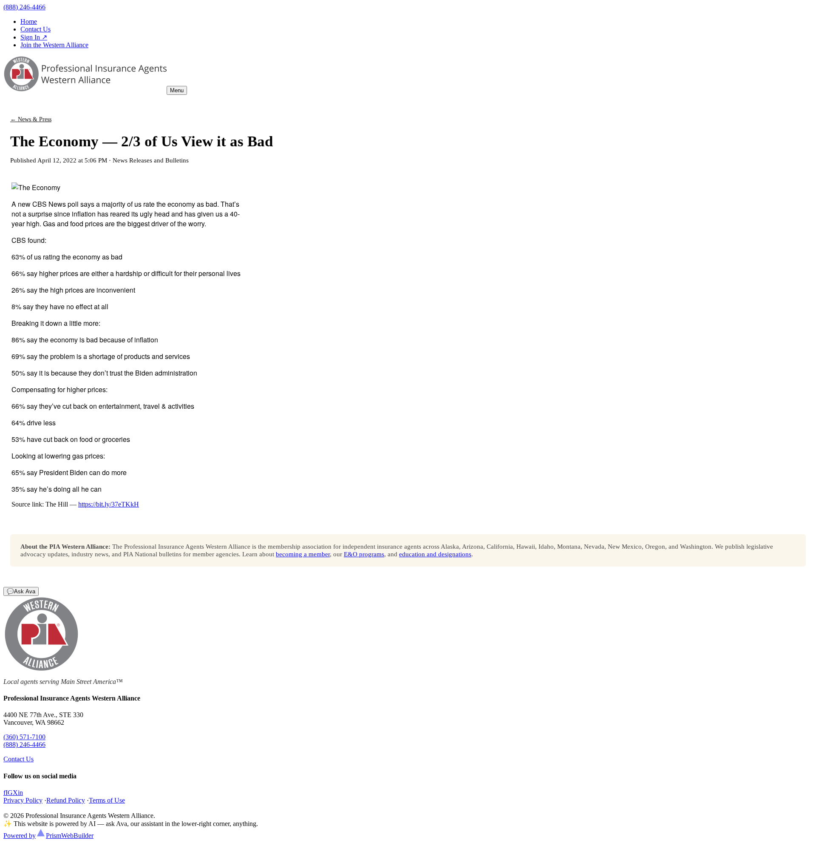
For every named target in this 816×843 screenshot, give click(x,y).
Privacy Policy (22, 800)
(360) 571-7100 (24, 736)
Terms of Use (107, 800)
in (20, 792)
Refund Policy (65, 800)
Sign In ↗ (33, 37)
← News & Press (30, 119)
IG (9, 792)
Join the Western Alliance (54, 44)
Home (28, 21)
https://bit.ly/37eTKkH (108, 504)
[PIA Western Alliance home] (85, 90)
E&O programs (364, 554)
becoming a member (303, 554)
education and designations (435, 554)
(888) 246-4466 (24, 7)
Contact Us (35, 29)
